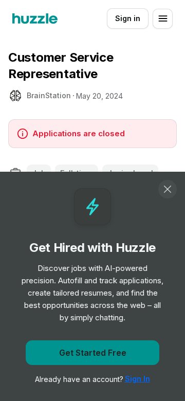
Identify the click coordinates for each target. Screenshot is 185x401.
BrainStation (49, 95)
